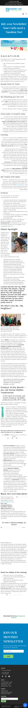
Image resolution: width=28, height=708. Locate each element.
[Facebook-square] (9, 676)
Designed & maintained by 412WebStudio (18, 707)
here (12, 226)
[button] (23, 14)
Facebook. (14, 617)
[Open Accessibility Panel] (25, 705)
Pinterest (20, 184)
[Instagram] (5, 676)
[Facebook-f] (2, 676)
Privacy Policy (8, 706)
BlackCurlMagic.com (6, 502)
